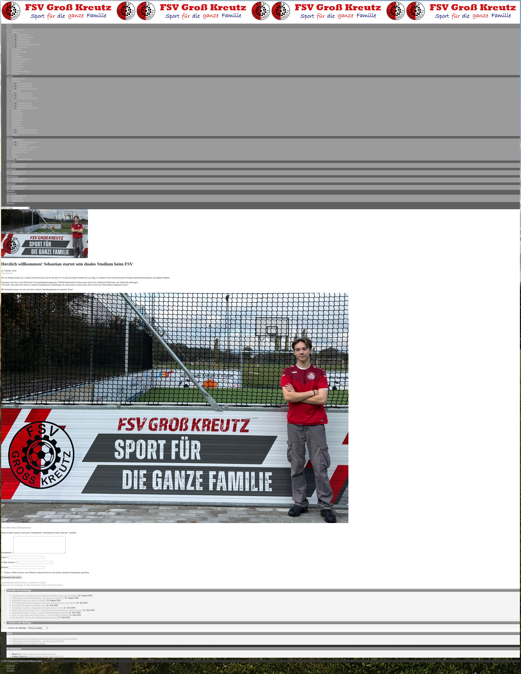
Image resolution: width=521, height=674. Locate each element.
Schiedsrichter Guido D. (27, 132)
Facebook (11, 665)
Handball (10, 191)
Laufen (15, 157)
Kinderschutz (17, 66)
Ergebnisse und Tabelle (27, 88)
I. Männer (16, 81)
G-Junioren (17, 125)
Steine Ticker (17, 30)
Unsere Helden (18, 61)
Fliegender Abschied (21, 59)
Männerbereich (23, 42)
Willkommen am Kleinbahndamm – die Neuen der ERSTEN (38, 598)
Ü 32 (14, 100)
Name (4, 557)
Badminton (11, 169)
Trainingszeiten (18, 78)
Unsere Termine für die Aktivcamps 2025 (38, 654)
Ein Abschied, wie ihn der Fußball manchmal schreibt (35, 617)
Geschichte (16, 49)
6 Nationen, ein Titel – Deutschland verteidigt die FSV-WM (37, 608)
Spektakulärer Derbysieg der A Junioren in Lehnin (23, 582)
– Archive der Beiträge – (17, 628)
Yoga (14, 154)
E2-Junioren (17, 120)
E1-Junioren (17, 117)
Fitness (9, 137)
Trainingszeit (22, 144)
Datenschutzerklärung (21, 71)
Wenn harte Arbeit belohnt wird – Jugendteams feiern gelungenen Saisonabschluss (47, 610)
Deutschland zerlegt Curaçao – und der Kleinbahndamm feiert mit (40, 612)
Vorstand (16, 32)
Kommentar (7, 552)
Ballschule (11, 183)
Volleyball (11, 161)
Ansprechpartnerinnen (26, 142)
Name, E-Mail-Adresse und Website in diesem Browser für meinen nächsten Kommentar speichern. (47, 572)
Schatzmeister (23, 39)
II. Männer (16, 91)
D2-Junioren (17, 115)
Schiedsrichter (18, 127)
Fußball (10, 76)
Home (9, 25)
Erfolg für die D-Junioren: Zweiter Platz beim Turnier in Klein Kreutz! (32, 585)
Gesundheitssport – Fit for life (24, 147)
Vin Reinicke (6, 273)
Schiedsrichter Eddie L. (27, 130)
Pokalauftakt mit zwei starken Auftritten (29, 600)
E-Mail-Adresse (8, 562)
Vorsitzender (22, 34)
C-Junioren (16, 110)
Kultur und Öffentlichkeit (28, 44)
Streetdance (11, 193)
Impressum (16, 69)
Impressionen (17, 201)
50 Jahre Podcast (19, 52)
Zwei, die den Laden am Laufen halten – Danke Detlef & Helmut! (40, 615)
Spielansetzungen (24, 86)
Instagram (11, 670)
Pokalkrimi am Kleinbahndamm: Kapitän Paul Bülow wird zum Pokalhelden (45, 595)
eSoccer (15, 135)
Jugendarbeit (22, 47)
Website (4, 567)
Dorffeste (16, 54)
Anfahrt (15, 74)
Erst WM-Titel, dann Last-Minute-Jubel (29, 605)
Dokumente (17, 64)
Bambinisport (12, 176)
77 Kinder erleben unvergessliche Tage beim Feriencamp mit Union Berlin (44, 603)
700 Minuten (17, 56)
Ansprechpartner (24, 83)
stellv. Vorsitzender (25, 37)
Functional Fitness (20, 152)
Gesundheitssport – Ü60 (22, 149)
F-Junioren (16, 122)
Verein (9, 27)
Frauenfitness (17, 139)
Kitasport (10, 203)
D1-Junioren (17, 113)
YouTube (10, 668)
